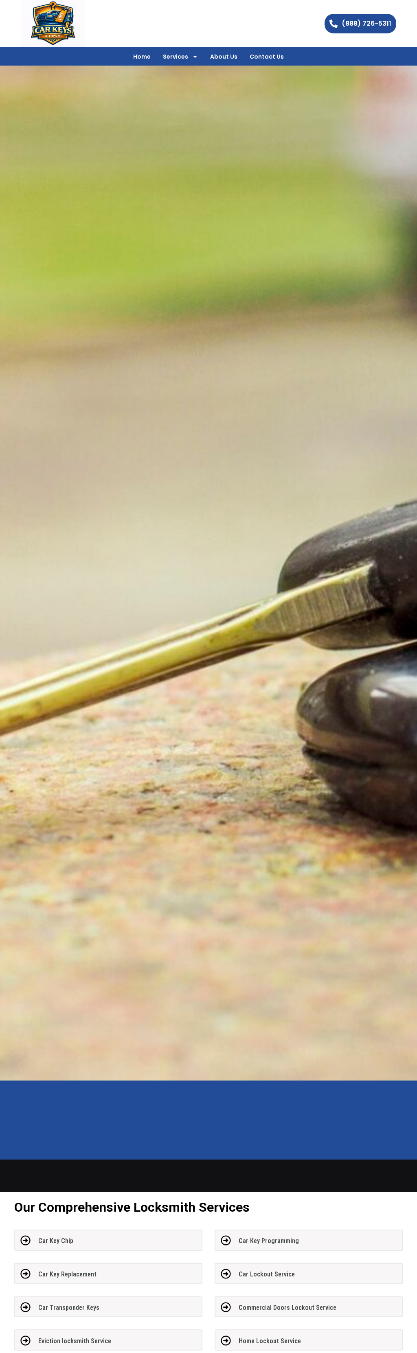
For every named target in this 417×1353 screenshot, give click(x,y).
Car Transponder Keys (68, 1307)
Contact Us (267, 57)
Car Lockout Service (267, 1274)
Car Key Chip (55, 1241)
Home (142, 57)
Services (175, 57)
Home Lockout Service (270, 1341)
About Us (223, 57)
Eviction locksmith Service (74, 1341)
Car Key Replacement (67, 1274)
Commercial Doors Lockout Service (287, 1307)
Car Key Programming (269, 1241)
